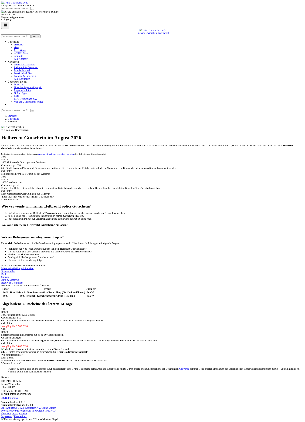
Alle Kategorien (22, 78)
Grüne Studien (48, 407)
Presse (15, 413)
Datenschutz (20, 416)
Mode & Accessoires (24, 64)
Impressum (6, 416)
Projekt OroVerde (10, 410)
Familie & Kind (22, 70)
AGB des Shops (9, 398)
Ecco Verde (20, 50)
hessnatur (18, 44)
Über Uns (19, 84)
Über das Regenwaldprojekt (28, 87)
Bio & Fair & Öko (23, 73)
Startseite (12, 115)
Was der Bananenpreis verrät (28, 101)
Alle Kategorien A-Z (30, 407)
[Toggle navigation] (5, 25)
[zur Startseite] (14, 2)
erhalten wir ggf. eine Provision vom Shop (56, 154)
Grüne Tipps (20, 93)
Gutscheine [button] (13, 41)
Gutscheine (13, 118)
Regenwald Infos (22, 90)
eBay (16, 47)
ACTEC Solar (21, 53)
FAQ (16, 96)
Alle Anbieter (20, 58)
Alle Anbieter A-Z (10, 407)
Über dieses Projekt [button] (17, 81)
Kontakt (23, 413)
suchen (36, 36)
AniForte (18, 56)
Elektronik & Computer (26, 67)
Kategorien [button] (13, 61)
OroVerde (184, 368)
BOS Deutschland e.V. (25, 98)
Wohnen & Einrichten (25, 76)
